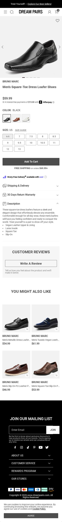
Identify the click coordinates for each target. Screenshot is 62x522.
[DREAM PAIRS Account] (50, 12)
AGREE (31, 515)
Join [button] (53, 429)
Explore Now (45, 7)
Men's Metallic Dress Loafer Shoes (18, 340)
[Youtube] (40, 447)
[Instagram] (21, 447)
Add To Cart (31, 161)
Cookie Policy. (39, 509)
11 (54, 142)
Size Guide (20, 130)
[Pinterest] (34, 447)
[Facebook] (15, 447)
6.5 (7, 136)
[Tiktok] (28, 447)
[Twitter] (47, 447)
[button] (5, 12)
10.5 (42, 142)
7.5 (31, 136)
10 (31, 142)
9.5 (19, 142)
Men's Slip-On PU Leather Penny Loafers (21, 386)
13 (19, 149)
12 (8, 149)
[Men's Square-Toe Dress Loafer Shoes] (7, 118)
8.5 (54, 136)
